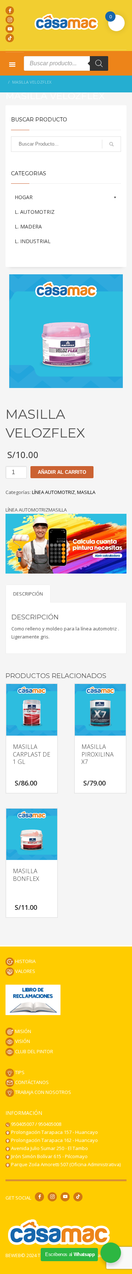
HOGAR (24, 197)
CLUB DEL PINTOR (33, 1051)
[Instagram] (10, 19)
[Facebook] (10, 10)
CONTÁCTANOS (31, 1082)
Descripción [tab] (28, 593)
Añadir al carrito (62, 472)
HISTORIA (25, 961)
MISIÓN (22, 1031)
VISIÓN (22, 1041)
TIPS (19, 1072)
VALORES (24, 971)
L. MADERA (28, 226)
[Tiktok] (10, 38)
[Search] (99, 63)
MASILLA (86, 492)
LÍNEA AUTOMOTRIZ (53, 492)
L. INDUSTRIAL (33, 241)
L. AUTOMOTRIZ (35, 211)
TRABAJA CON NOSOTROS (42, 1092)
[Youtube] (10, 29)
